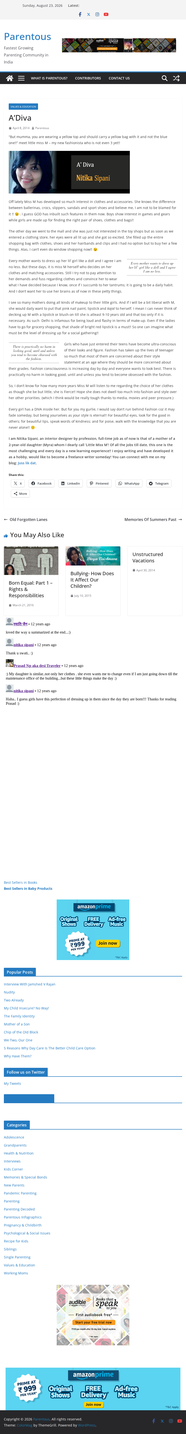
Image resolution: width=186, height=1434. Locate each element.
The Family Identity (19, 1016)
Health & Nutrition (19, 1153)
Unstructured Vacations (147, 557)
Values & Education (23, 106)
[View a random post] (176, 78)
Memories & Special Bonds (25, 1177)
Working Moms (16, 1273)
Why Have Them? (17, 1056)
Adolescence (14, 1137)
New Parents (14, 1185)
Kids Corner (13, 1169)
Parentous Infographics (23, 1217)
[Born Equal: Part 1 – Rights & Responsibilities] (31, 549)
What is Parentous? (49, 78)
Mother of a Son (17, 1024)
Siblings (10, 1249)
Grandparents (15, 1145)
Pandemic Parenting (20, 1193)
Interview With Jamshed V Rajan (29, 984)
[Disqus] (93, 676)
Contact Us (119, 78)
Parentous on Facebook (29, 1098)
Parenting (12, 1201)
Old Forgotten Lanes (28, 519)
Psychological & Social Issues (27, 1233)
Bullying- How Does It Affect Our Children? (92, 579)
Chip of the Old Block (21, 1032)
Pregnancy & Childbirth (23, 1225)
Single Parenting (17, 1257)
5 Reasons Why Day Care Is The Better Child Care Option (49, 1048)
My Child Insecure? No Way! (26, 1008)
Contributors (88, 78)
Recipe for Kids (16, 1241)
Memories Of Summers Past (150, 519)
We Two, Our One (18, 1040)
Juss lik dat (27, 463)
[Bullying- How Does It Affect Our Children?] (93, 549)
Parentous (27, 36)
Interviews (12, 1161)
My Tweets (12, 1083)
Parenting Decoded (19, 1209)
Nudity (9, 992)
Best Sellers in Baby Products (28, 888)
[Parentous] (10, 78)
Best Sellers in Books (20, 882)
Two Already (14, 1000)
